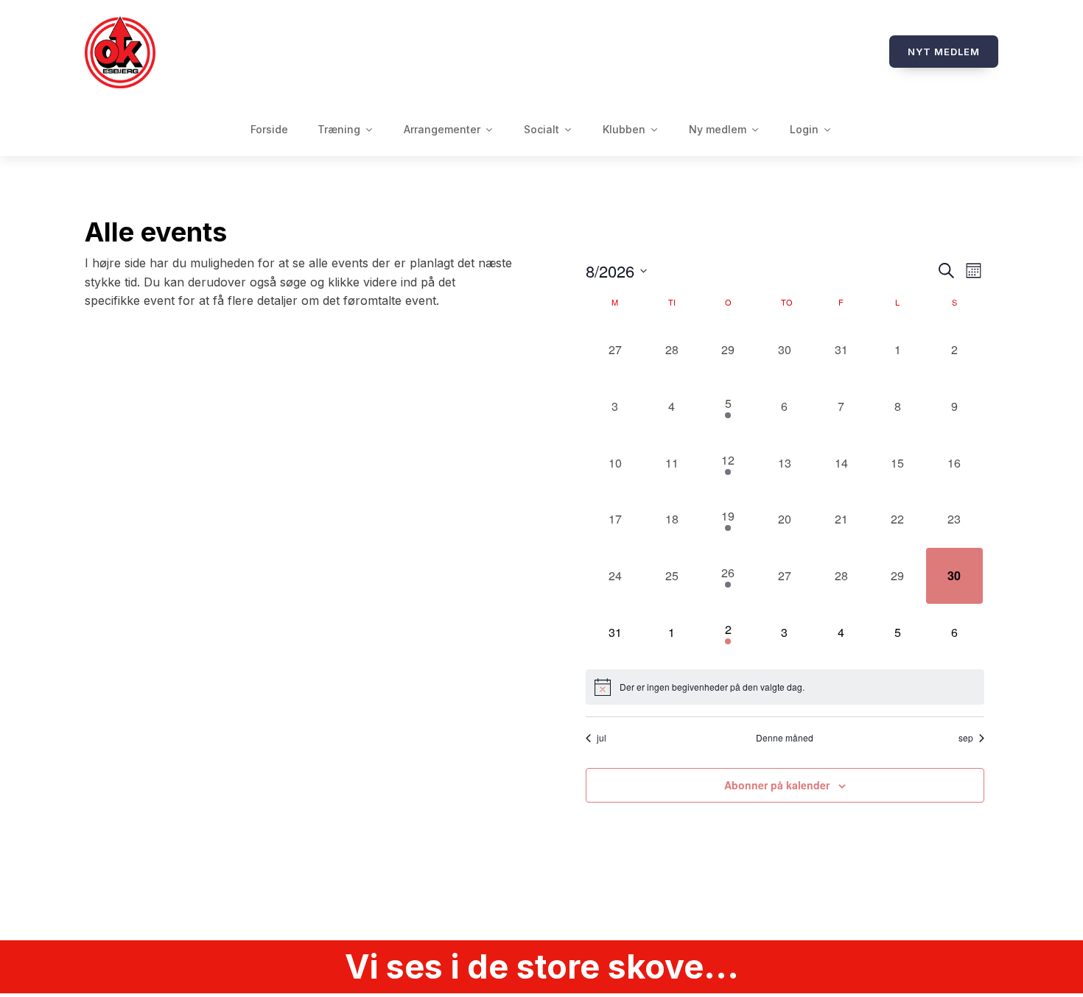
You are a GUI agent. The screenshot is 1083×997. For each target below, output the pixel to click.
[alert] (785, 687)
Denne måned (784, 738)
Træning (339, 129)
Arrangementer (442, 129)
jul (601, 738)
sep (965, 738)
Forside (269, 129)
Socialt (541, 129)
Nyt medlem (944, 51)
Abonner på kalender (777, 785)
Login (804, 129)
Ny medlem (717, 129)
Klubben (624, 129)
